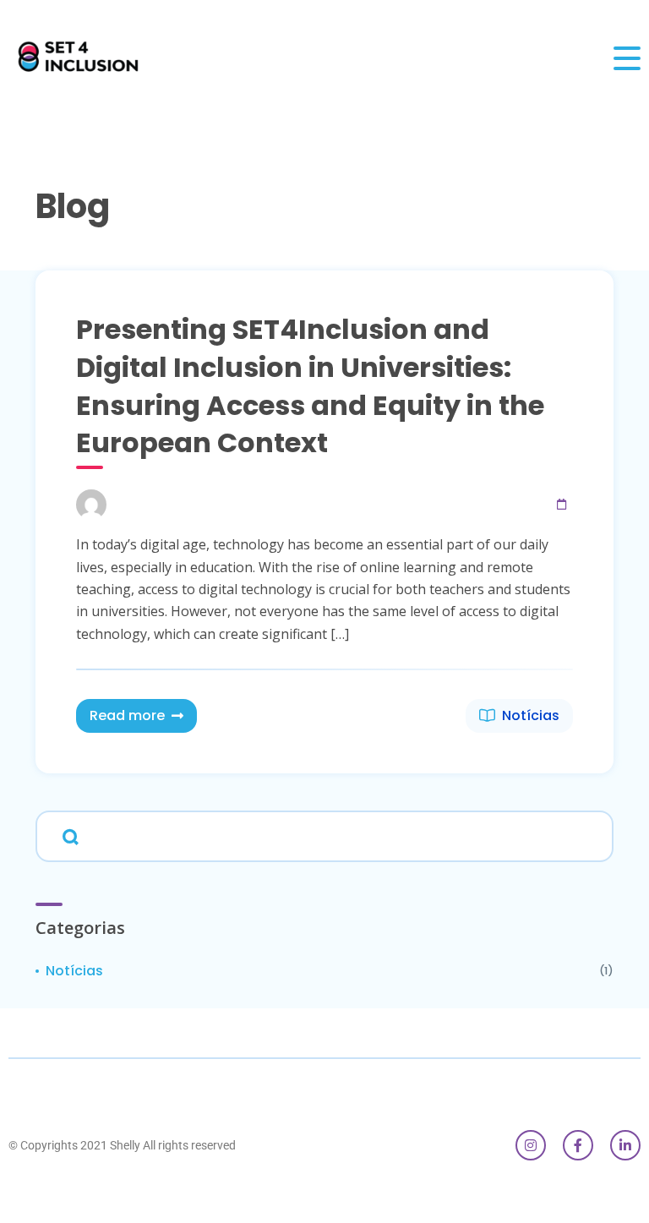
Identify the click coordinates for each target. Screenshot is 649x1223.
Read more (127, 715)
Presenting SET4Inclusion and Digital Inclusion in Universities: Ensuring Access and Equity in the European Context (310, 385)
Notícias (530, 715)
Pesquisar (67, 835)
